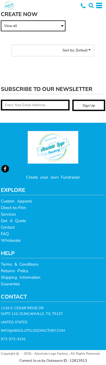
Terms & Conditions (19, 264)
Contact (8, 227)
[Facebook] (5, 169)
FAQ (5, 234)
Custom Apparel (16, 201)
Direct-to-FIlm (13, 207)
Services (8, 214)
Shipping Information (20, 277)
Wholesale (11, 240)
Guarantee (10, 284)
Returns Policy (14, 271)
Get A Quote (13, 220)
